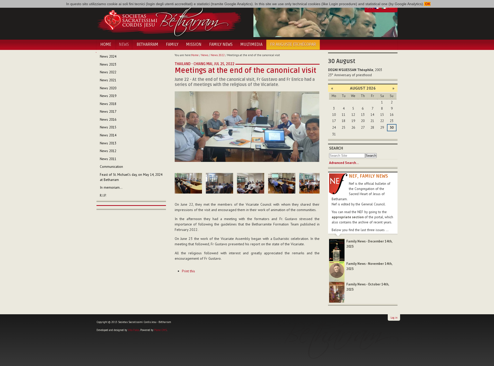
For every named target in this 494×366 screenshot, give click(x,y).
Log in (394, 317)
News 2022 (218, 55)
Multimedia (251, 44)
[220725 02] (188, 183)
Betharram (147, 44)
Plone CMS (160, 330)
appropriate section (348, 217)
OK (427, 4)
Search (336, 148)
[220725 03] (219, 183)
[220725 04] (250, 183)
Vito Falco (133, 330)
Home (105, 44)
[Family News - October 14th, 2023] (337, 292)
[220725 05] (281, 183)
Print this (188, 271)
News (124, 44)
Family (172, 44)
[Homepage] (169, 20)
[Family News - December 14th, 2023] (337, 250)
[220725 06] (313, 183)
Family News (221, 44)
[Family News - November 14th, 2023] (337, 271)
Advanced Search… (344, 163)
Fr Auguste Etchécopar (293, 44)
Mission (193, 44)
